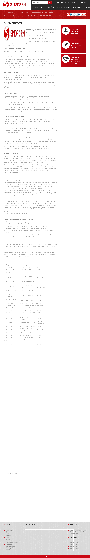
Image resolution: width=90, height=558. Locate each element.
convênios (51, 7)
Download (8, 535)
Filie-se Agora (39, 7)
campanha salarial (63, 7)
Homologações (10, 548)
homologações (77, 7)
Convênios (9, 544)
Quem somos (60, 2)
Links (7, 537)
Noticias (8, 549)
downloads (83, 2)
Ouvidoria (8, 539)
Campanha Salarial (11, 546)
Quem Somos (10, 532)
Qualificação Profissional (13, 541)
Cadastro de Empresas (12, 542)
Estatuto (8, 533)
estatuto (71, 2)
